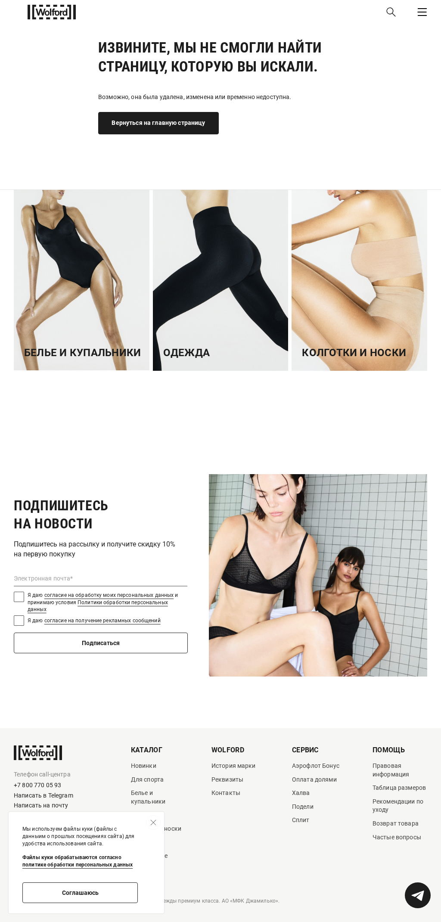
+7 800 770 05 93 (37, 785)
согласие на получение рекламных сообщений (102, 621)
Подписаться (101, 643)
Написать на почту (41, 805)
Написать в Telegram (43, 795)
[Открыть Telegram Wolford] (418, 895)
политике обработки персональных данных (77, 865)
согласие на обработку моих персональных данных (109, 595)
